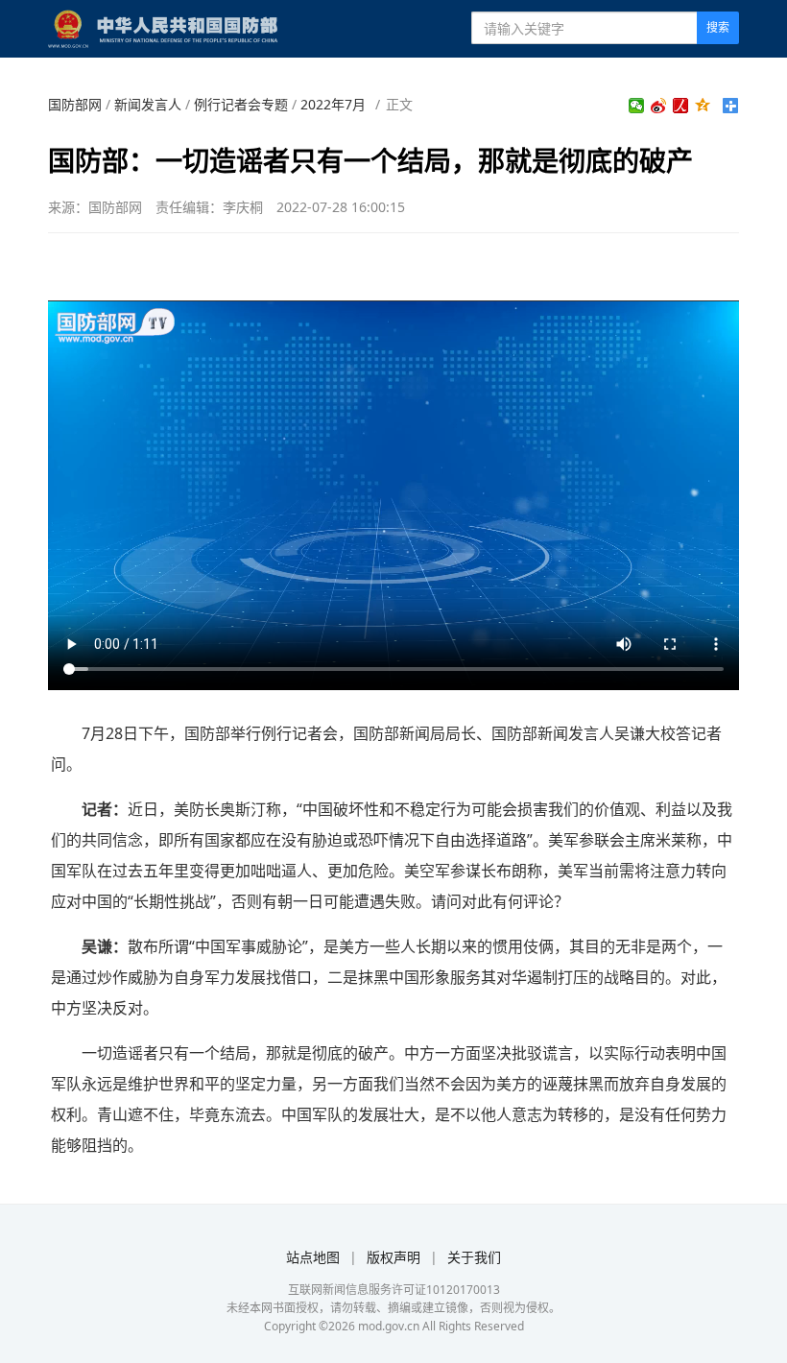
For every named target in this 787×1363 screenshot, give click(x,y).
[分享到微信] (637, 105)
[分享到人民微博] (681, 105)
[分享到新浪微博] (659, 105)
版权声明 (393, 1257)
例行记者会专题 (241, 104)
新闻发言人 (147, 104)
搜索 (717, 27)
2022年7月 (333, 104)
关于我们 (474, 1257)
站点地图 (313, 1257)
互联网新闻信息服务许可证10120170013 (394, 1289)
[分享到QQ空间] (703, 105)
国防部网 (75, 104)
